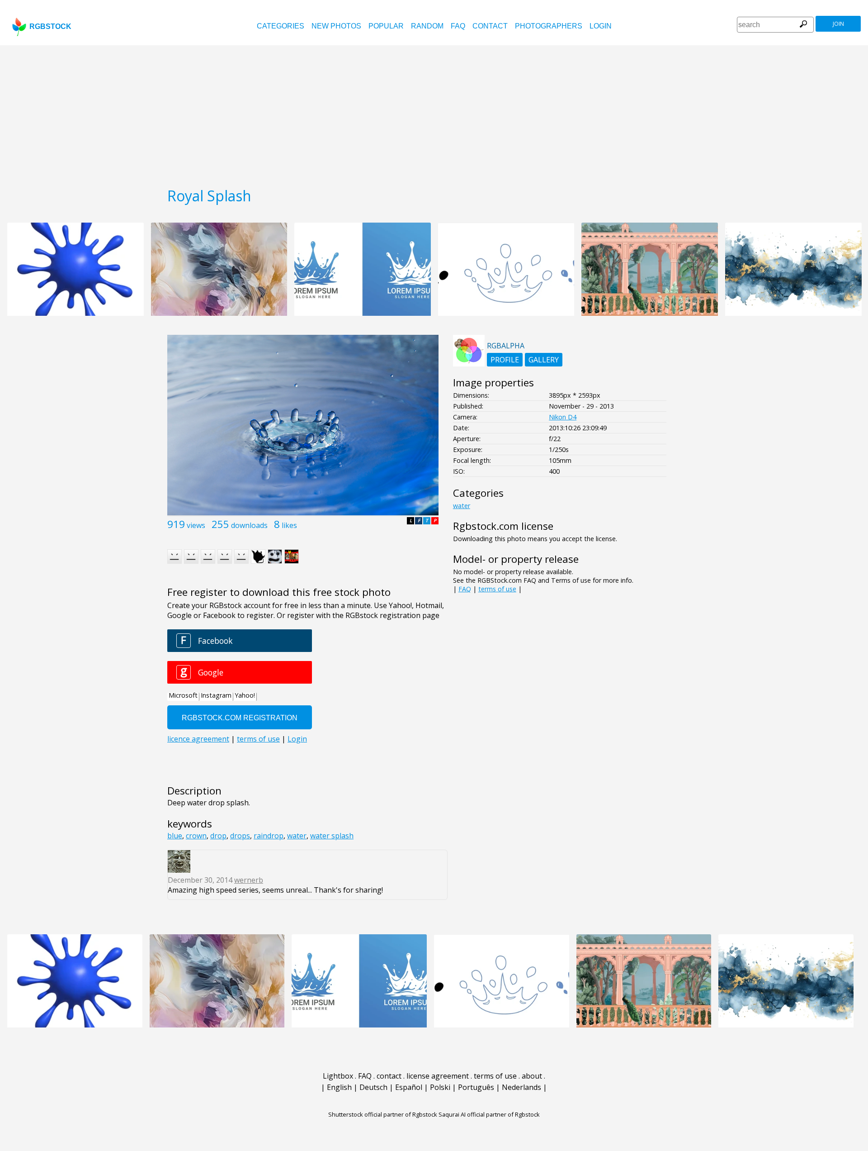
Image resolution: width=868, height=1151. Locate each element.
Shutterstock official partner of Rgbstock (382, 1114)
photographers (548, 26)
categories (280, 26)
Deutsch (373, 1087)
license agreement (437, 1076)
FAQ (458, 26)
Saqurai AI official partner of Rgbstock (489, 1114)
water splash (332, 836)
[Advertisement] (434, 113)
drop (218, 836)
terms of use (497, 589)
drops (240, 836)
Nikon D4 (562, 417)
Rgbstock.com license (503, 526)
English (339, 1087)
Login (601, 26)
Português (476, 1087)
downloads (249, 525)
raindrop (268, 836)
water (297, 836)
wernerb (248, 880)
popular (386, 26)
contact (490, 26)
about (532, 1076)
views (196, 525)
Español (408, 1087)
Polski (440, 1087)
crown (196, 836)
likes (289, 525)
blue (174, 836)
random (427, 26)
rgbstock (50, 26)
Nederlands (521, 1087)
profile (505, 360)
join (838, 24)
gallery (543, 360)
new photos (336, 26)
